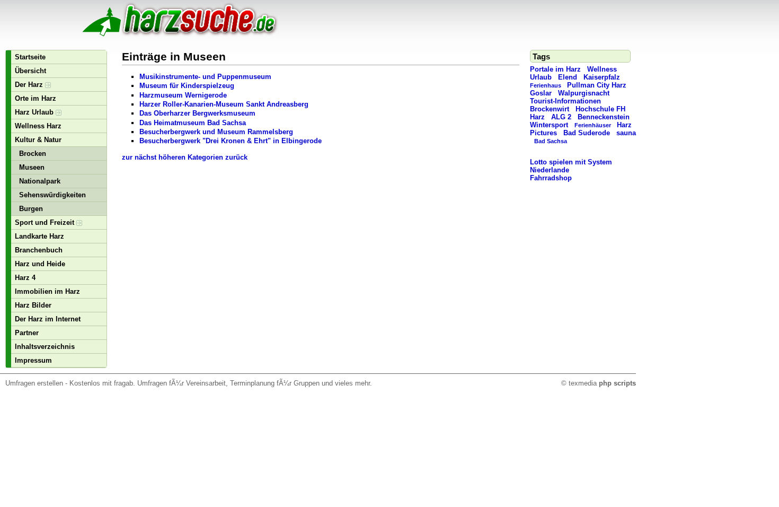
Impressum (33, 360)
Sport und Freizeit (45, 222)
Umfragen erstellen (34, 383)
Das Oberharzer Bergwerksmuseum (197, 113)
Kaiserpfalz (601, 77)
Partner (27, 333)
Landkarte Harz (39, 236)
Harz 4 (25, 278)
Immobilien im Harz (47, 291)
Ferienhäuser (592, 125)
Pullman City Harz (596, 85)
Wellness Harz (38, 126)
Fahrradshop (551, 178)
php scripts (617, 383)
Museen (32, 167)
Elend (567, 77)
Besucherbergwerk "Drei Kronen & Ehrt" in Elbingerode (230, 141)
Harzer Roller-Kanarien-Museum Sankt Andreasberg (223, 104)
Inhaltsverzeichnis (45, 347)
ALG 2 (561, 117)
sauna (626, 133)
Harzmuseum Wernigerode (183, 95)
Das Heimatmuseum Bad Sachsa (192, 123)
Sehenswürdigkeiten (52, 195)
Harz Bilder (33, 305)
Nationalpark (39, 181)
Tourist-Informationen (565, 101)
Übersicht (30, 71)
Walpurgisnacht (583, 93)
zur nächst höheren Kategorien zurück (184, 157)
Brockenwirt (549, 109)
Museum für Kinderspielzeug (186, 86)
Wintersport (549, 125)
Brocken (32, 154)
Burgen (31, 209)
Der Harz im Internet (48, 319)
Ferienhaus (545, 85)
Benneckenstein (604, 117)
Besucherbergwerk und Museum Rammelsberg (216, 132)
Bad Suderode (586, 133)
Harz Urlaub (35, 112)
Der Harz (30, 85)
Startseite (30, 57)
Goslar (541, 93)
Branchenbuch (39, 250)
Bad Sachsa (550, 141)
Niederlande (549, 170)
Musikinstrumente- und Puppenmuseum (205, 77)
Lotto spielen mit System (571, 162)
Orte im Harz (35, 98)
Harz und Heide (40, 264)
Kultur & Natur (38, 140)
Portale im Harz (555, 69)
